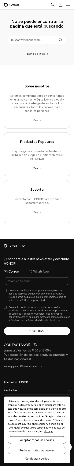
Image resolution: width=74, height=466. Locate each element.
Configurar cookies (37, 458)
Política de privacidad (33, 300)
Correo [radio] (14, 271)
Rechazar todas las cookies (37, 450)
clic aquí (48, 431)
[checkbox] (37, 295)
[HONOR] (13, 245)
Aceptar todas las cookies (37, 440)
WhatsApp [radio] (41, 271)
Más (35, 120)
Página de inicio (35, 53)
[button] (60, 39)
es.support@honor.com (21, 366)
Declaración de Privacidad (25, 320)
